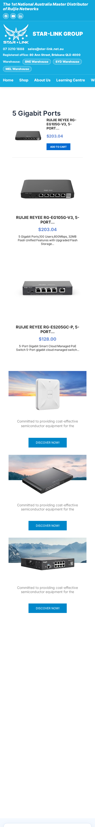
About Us (42, 80)
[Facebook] (6, 16)
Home (8, 80)
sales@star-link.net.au (46, 49)
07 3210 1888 (13, 49)
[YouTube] (13, 16)
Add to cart (58, 146)
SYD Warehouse (67, 61)
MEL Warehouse (17, 69)
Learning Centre (70, 80)
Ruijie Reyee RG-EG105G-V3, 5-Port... (61, 124)
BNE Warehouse (36, 61)
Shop (23, 80)
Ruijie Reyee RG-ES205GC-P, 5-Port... (47, 329)
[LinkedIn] (20, 16)
